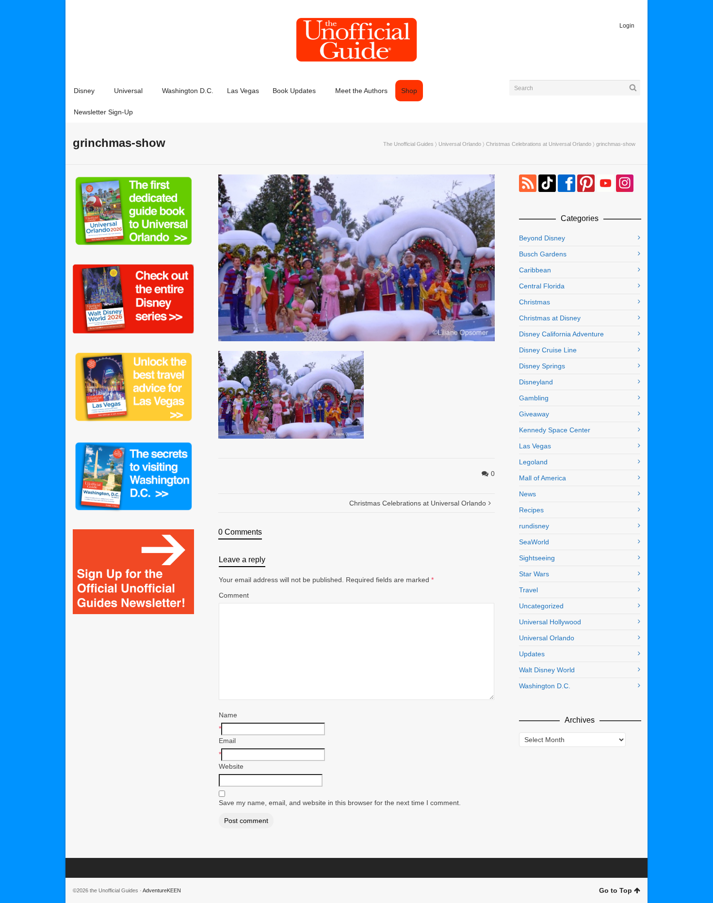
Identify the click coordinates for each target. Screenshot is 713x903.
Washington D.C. (544, 686)
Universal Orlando (459, 144)
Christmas (534, 302)
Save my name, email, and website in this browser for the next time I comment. (340, 803)
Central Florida (542, 286)
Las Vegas (535, 446)
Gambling (534, 398)
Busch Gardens (543, 254)
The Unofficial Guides (408, 144)
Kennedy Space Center (554, 430)
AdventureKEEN (162, 890)
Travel (528, 590)
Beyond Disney (542, 238)
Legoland (533, 462)
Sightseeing (537, 558)
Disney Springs (542, 366)
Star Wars (534, 574)
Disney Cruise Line (548, 350)
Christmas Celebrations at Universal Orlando (538, 144)
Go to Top (615, 890)
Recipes (531, 510)
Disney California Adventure (561, 334)
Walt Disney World (547, 670)
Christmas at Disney (550, 318)
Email (227, 741)
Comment (234, 595)
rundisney (534, 526)
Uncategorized (541, 606)
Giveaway (534, 414)
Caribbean (535, 270)
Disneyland (536, 382)
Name (228, 715)
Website (231, 766)
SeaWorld (534, 542)
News (527, 494)
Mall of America (542, 478)
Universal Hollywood (550, 622)
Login (626, 25)
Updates (532, 654)
